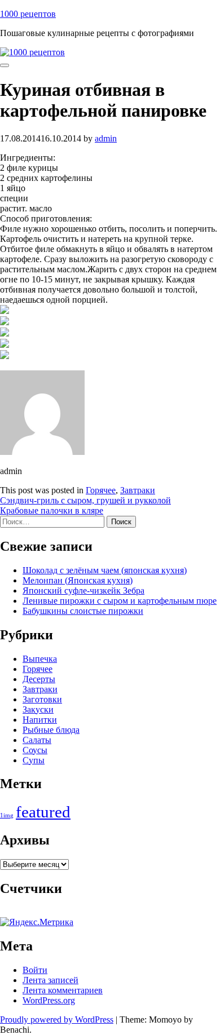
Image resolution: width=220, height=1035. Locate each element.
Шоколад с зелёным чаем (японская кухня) (105, 570)
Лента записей (50, 980)
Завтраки (137, 490)
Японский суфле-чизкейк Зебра (83, 590)
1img (7, 815)
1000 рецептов (28, 14)
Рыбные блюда (51, 730)
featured (43, 812)
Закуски (38, 709)
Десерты (39, 679)
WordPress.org (49, 1000)
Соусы (35, 750)
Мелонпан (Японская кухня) (78, 580)
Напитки (40, 719)
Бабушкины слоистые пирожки (83, 611)
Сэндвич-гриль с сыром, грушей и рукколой (85, 500)
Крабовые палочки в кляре (51, 510)
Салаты (37, 740)
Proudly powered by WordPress (56, 1019)
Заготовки (42, 699)
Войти (35, 970)
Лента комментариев (63, 990)
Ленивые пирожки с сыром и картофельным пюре (120, 600)
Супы (34, 760)
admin (106, 138)
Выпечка (40, 659)
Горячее (101, 490)
